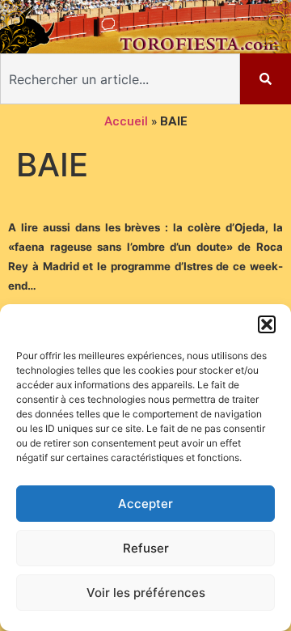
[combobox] (120, 78)
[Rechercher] (265, 78)
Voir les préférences (145, 592)
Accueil (126, 121)
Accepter (145, 503)
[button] (267, 324)
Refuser (146, 548)
